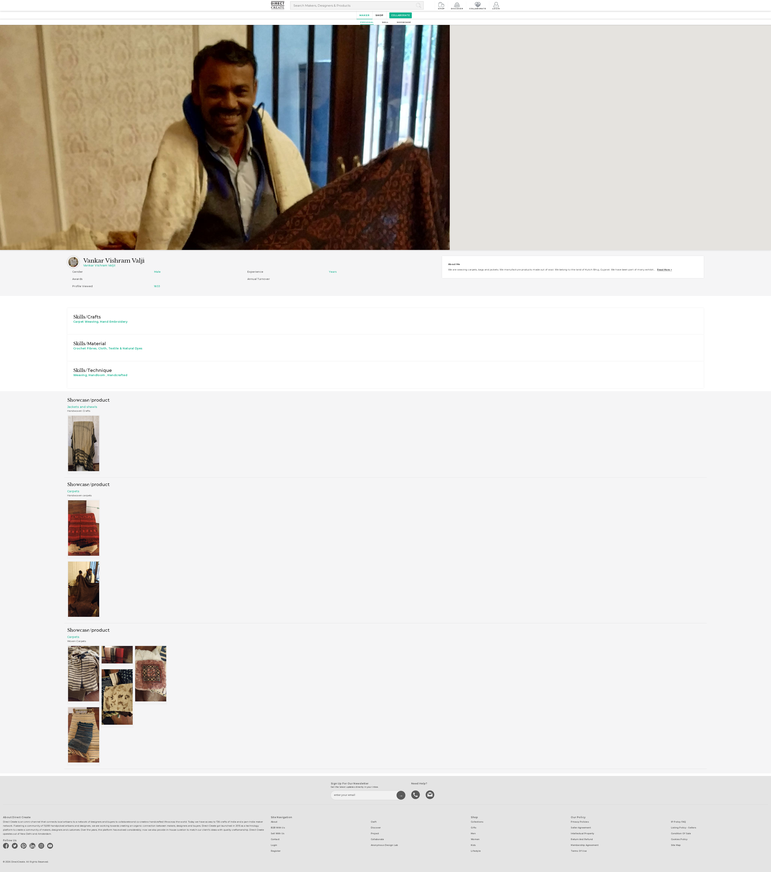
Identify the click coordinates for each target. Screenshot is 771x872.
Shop (441, 8)
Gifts (473, 827)
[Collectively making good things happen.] (280, 5)
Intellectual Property (582, 833)
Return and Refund (582, 839)
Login (496, 8)
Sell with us (278, 833)
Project (375, 833)
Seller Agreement (581, 827)
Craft (373, 822)
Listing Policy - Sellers (683, 827)
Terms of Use (579, 851)
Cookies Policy (679, 839)
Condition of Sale (681, 833)
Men (473, 833)
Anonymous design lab (384, 845)
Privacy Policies (580, 822)
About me (454, 264)
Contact (275, 839)
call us (416, 794)
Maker (364, 15)
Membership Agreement (584, 845)
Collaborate (477, 8)
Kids (473, 845)
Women (475, 839)
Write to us (430, 794)
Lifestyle (476, 851)
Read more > (664, 269)
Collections (477, 822)
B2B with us (278, 827)
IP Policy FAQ (678, 822)
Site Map (676, 845)
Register (276, 851)
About (274, 822)
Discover (457, 8)
